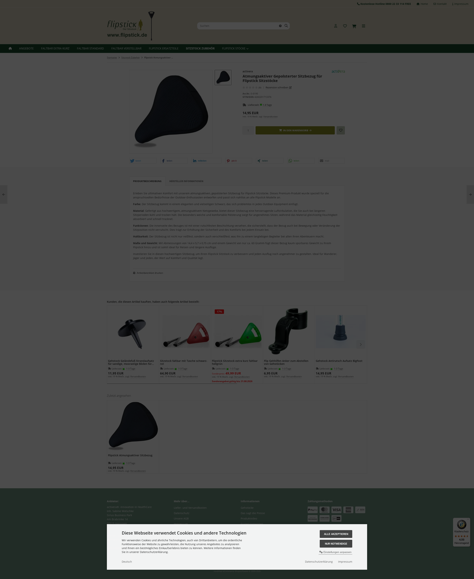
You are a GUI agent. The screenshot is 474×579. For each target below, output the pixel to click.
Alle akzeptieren (336, 534)
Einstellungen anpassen (337, 552)
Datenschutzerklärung (319, 561)
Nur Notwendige (336, 543)
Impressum (345, 561)
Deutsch (127, 561)
